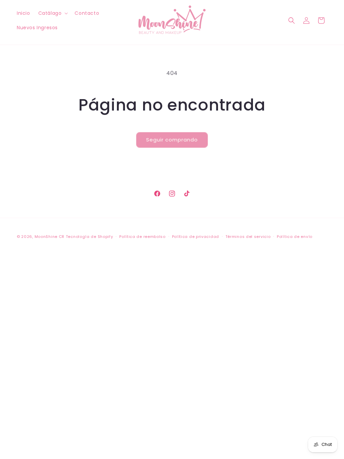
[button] (52, 13)
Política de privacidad (195, 236)
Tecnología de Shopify (89, 236)
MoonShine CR (49, 236)
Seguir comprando (172, 139)
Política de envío (294, 236)
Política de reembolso (142, 236)
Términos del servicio (248, 236)
